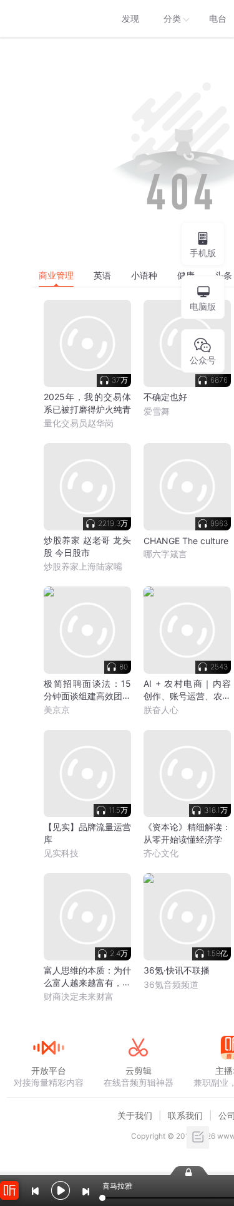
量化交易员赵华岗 (79, 423)
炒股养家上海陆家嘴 (83, 566)
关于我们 (134, 1115)
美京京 (57, 709)
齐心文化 (161, 853)
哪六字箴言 (165, 553)
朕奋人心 (161, 709)
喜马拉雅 (48, 18)
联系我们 (185, 1115)
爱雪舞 (157, 411)
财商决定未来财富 (79, 996)
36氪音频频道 (171, 984)
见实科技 (61, 853)
